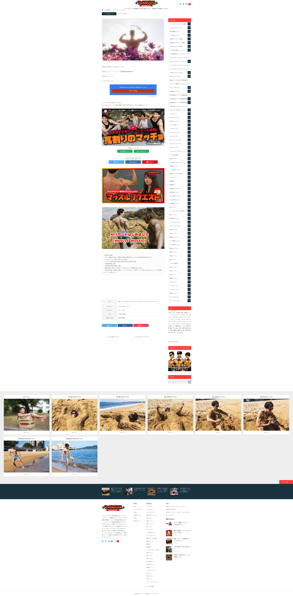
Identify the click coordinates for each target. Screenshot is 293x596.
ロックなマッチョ (179, 289)
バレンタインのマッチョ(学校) (179, 211)
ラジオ (183, 323)
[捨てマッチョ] (26, 417)
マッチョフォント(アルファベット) (179, 151)
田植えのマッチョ (179, 248)
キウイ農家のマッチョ (179, 240)
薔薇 (179, 330)
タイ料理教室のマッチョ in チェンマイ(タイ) (179, 54)
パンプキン (178, 319)
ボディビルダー (143, 301)
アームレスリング (175, 315)
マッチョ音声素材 (179, 155)
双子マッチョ (182, 326)
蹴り (169, 332)
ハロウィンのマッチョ (179, 226)
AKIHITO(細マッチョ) (32, 413)
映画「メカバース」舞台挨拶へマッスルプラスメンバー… (182, 539)
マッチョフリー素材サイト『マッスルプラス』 (149, 593)
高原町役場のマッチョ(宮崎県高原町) (179, 102)
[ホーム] (102, 9)
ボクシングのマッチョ (179, 87)
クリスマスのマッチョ (179, 222)
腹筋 (42, 455)
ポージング (135, 301)
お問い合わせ (136, 520)
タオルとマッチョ (179, 147)
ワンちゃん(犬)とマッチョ (179, 27)
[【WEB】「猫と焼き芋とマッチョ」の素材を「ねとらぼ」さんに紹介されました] (169, 557)
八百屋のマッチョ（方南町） (179, 39)
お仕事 (178, 312)
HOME (135, 506)
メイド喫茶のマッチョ (179, 169)
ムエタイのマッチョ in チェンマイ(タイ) (179, 58)
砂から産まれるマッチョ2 (218, 396)
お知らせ (135, 512)
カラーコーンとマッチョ (179, 140)
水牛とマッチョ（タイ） (179, 76)
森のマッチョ (179, 259)
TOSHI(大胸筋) (122, 314)
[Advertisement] (133, 287)
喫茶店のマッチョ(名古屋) (179, 173)
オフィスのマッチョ (179, 297)
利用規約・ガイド (137, 515)
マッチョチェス (179, 113)
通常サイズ (125, 151)
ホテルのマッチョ (179, 136)
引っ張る (175, 328)
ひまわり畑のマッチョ (179, 199)
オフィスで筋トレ (179, 125)
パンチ (172, 319)
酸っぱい (174, 332)
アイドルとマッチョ (179, 132)
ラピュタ (188, 323)
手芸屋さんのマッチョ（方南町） (179, 42)
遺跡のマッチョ (179, 278)
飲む (181, 332)
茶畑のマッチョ (179, 252)
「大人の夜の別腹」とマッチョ (179, 50)
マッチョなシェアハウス (179, 143)
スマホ (180, 317)
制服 (176, 326)
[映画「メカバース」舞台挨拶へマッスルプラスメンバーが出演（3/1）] (169, 541)
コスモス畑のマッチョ (109, 13)
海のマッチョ (179, 274)
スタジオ (175, 317)
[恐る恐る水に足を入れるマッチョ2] (74, 458)
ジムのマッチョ (179, 282)
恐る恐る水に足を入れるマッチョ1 (26, 438)
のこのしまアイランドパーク (113, 71)
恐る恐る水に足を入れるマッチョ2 (74, 438)
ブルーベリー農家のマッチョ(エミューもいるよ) (179, 84)
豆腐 (186, 330)
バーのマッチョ (179, 177)
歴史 (171, 330)
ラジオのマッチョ (179, 128)
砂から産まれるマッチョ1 (170, 396)
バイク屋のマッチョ (179, 35)
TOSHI (112, 81)
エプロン (183, 315)
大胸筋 (88, 455)
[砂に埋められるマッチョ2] (122, 417)
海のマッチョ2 (179, 270)
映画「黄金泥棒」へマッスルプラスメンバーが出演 (182, 531)
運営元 (135, 518)
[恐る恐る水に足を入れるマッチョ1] (26, 458)
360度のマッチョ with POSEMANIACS (179, 81)
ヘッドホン (179, 321)
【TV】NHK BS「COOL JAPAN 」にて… (182, 547)
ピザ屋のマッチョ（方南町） (179, 46)
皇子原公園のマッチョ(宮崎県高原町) (179, 98)
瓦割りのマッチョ (179, 121)
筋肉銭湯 (179, 181)
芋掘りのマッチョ (179, 237)
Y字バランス (171, 312)
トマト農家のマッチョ (179, 244)
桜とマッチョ (179, 207)
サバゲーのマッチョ (179, 117)
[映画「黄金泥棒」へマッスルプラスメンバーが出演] (169, 533)
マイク (173, 323)
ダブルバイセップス (153, 301)
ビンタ (183, 319)
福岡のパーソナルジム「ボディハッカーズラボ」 (176, 506)
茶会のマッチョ (179, 255)
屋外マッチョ (121, 301)
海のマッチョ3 (179, 267)
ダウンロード (26, 432)
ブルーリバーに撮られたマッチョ (179, 110)
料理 (183, 328)
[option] (113, 491)
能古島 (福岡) (121, 317)
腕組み (175, 330)
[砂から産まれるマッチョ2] (218, 417)
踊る (189, 330)
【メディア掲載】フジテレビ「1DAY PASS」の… (180, 523)
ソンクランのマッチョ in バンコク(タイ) (179, 69)
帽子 (171, 328)
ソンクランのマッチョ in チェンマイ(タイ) (179, 66)
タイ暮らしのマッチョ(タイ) (179, 72)
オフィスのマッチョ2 (179, 300)
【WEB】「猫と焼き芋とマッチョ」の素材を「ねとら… (182, 556)
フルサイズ (142, 151)
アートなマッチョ (179, 285)
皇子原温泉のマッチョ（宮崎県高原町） (179, 95)
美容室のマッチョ (179, 166)
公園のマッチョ (179, 293)
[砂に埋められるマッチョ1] (74, 417)
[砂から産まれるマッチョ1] (170, 417)
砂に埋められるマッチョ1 (74, 396)
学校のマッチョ (179, 158)
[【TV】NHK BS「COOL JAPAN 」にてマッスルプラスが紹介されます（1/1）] (169, 549)
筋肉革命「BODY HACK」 (171, 509)
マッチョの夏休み (179, 263)
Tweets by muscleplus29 (173, 341)
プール (173, 321)
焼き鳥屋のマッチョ (179, 91)
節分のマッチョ (179, 214)
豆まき (182, 330)
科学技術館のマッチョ (179, 31)
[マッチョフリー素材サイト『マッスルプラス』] (113, 511)
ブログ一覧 (285, 482)
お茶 (181, 312)
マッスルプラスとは (138, 509)
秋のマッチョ (128, 301)
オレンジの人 (110, 76)
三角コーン (171, 326)
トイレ (184, 317)
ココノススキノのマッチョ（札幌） (179, 24)
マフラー (178, 323)
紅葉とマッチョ (179, 233)
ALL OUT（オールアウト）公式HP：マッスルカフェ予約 (177, 512)
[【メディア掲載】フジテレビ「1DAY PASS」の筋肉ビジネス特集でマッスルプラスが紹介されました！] (169, 525)
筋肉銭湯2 (179, 184)
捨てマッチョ (26, 396)
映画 (186, 328)
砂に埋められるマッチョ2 (122, 396)
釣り (178, 332)
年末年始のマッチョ (179, 218)
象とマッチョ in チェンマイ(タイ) (179, 61)
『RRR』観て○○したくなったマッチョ (179, 107)
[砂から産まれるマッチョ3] (266, 417)
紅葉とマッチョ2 (179, 229)
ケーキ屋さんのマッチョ (179, 162)
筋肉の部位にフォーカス (179, 188)
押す (180, 328)
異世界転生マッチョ (179, 192)
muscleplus (154, 96)
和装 (187, 326)
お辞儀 (185, 312)
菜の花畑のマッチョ (179, 203)
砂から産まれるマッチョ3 (266, 396)
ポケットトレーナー (170, 515)
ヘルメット (186, 321)
